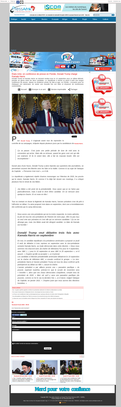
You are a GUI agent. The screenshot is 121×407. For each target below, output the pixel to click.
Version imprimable (58, 89)
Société (23, 19)
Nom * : (14, 317)
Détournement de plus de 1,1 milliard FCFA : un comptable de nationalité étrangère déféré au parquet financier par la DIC (42, 15)
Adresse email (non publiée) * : (19, 321)
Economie (55, 19)
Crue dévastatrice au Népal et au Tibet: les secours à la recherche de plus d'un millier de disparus (35, 296)
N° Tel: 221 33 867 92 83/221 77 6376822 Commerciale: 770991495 (64, 400)
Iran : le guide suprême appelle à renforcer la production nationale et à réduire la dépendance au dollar (37, 290)
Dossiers (44, 19)
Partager (74, 89)
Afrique (64, 19)
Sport (33, 19)
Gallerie (105, 19)
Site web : (14, 325)
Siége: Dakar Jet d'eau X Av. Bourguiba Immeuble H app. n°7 (36, 400)
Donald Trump (25, 141)
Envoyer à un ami (38, 89)
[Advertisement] (63, 35)
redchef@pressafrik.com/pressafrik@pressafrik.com (90, 400)
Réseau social (4, 1)
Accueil (23, 89)
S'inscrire (110, 1)
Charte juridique (56, 398)
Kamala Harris (78, 143)
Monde (74, 19)
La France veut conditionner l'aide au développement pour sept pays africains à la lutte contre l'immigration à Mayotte (40, 294)
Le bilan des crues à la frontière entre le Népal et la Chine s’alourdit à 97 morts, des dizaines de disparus (37, 298)
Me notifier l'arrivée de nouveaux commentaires (26, 343)
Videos (95, 19)
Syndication (63, 402)
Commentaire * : (16, 329)
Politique (14, 19)
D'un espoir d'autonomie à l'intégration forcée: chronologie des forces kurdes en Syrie (32, 292)
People (84, 19)
